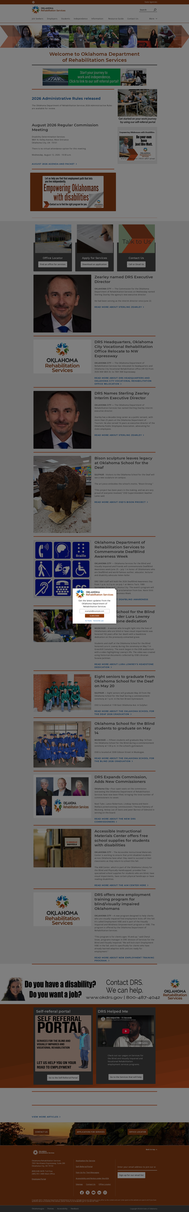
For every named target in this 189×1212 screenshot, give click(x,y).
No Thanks (88, 621)
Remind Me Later (98, 621)
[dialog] (94, 606)
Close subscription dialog (116, 588)
